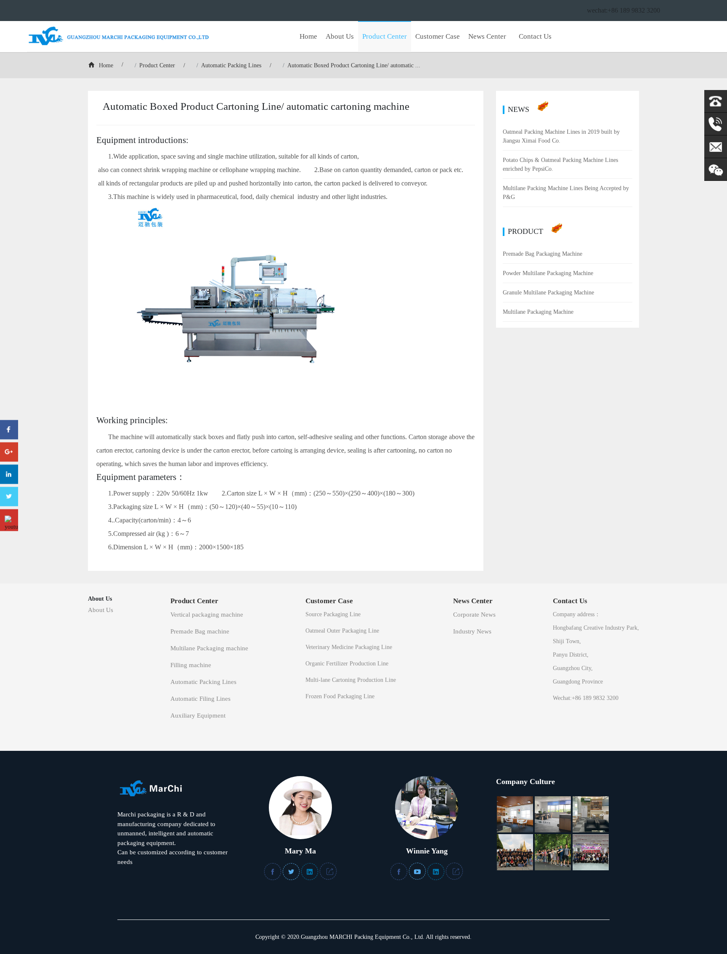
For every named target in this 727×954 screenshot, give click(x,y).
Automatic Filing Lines (200, 698)
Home (308, 36)
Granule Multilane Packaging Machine (548, 292)
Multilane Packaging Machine (538, 312)
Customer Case (437, 36)
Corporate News (474, 614)
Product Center (384, 36)
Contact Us (535, 36)
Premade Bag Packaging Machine (542, 254)
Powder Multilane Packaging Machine (548, 273)
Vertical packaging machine (206, 614)
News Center (487, 36)
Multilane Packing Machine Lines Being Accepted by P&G (566, 192)
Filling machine (190, 665)
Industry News (472, 631)
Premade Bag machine (199, 631)
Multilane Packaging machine (209, 648)
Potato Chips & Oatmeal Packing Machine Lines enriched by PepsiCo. (560, 164)
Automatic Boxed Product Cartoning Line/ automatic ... (353, 65)
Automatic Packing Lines (231, 65)
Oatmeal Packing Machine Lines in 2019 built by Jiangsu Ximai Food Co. (561, 136)
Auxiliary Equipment (198, 715)
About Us (340, 36)
